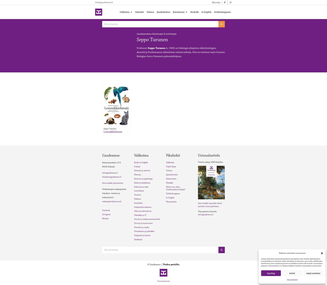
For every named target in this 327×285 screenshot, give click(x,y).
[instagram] (230, 2)
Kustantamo (171, 179)
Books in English (141, 162)
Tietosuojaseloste (292, 280)
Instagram (106, 214)
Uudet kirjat (171, 166)
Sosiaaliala (138, 203)
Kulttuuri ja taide (141, 187)
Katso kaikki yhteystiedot (112, 183)
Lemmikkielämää (113, 132)
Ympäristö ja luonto (142, 235)
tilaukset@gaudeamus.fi (111, 177)
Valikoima (170, 162)
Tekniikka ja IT (140, 215)
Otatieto (137, 195)
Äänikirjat (138, 239)
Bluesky (105, 218)
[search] (221, 24)
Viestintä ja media (141, 227)
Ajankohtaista (172, 174)
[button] (322, 253)
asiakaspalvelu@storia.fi (111, 201)
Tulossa (169, 170)
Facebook (106, 210)
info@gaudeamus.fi (104, 2)
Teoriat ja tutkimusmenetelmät (147, 219)
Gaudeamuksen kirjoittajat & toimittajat (157, 33)
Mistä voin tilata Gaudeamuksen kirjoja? (175, 188)
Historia (137, 174)
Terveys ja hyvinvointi (143, 223)
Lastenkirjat (139, 191)
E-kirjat (137, 166)
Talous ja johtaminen (142, 211)
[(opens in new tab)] (211, 182)
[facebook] (225, 2)
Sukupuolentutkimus (142, 207)
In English (170, 197)
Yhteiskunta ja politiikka (144, 231)
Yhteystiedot (171, 202)
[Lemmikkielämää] (116, 105)
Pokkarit (137, 199)
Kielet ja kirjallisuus (142, 183)
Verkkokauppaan (173, 193)
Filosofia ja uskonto (142, 170)
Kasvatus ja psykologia (143, 179)
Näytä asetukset (313, 273)
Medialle (169, 183)
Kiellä (292, 273)
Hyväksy (271, 273)
